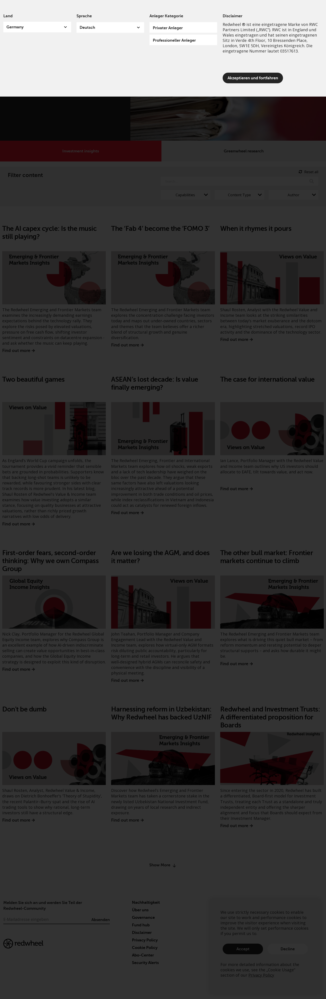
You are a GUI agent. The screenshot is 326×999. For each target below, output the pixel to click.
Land (8, 16)
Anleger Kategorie (166, 16)
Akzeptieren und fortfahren (253, 78)
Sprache (84, 16)
